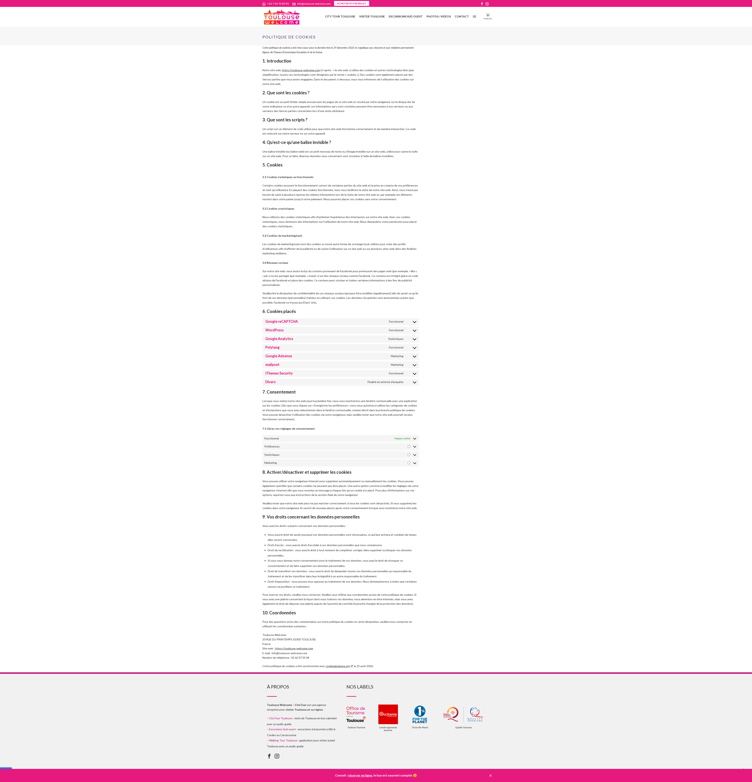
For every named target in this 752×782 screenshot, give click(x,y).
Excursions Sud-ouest (282, 729)
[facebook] (269, 756)
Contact (462, 16)
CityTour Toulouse (280, 718)
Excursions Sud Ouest (406, 16)
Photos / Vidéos (439, 16)
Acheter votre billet (351, 3)
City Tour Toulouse (340, 16)
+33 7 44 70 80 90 (278, 3)
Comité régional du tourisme (388, 729)
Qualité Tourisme (463, 727)
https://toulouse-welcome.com (301, 70)
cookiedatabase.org (338, 666)
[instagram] (277, 756)
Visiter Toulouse (372, 16)
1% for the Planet (420, 727)
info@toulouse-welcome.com (314, 3)
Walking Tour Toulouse (283, 740)
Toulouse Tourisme (356, 727)
